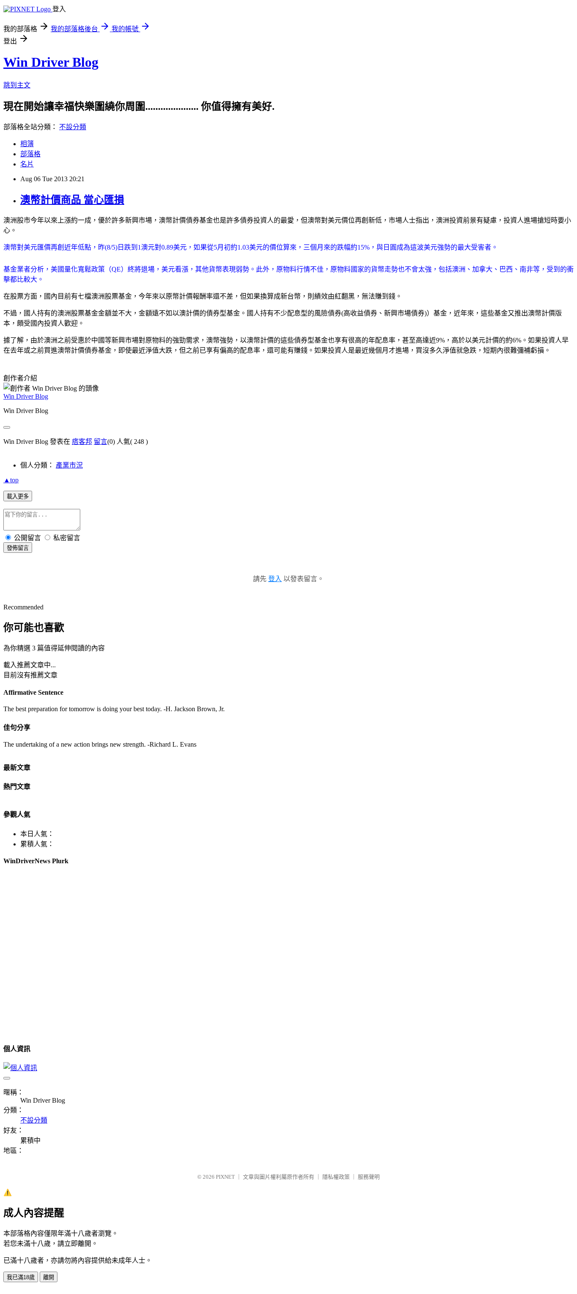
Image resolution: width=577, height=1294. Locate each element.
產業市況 (69, 465)
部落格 (30, 154)
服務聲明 (369, 1177)
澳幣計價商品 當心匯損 (72, 199)
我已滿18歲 (21, 1277)
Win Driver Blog (50, 62)
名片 (27, 164)
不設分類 (72, 126)
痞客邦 (82, 441)
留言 (100, 441)
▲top (11, 480)
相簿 (27, 143)
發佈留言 (18, 548)
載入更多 (18, 496)
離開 (48, 1277)
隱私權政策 (336, 1177)
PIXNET (225, 1177)
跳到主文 (16, 85)
